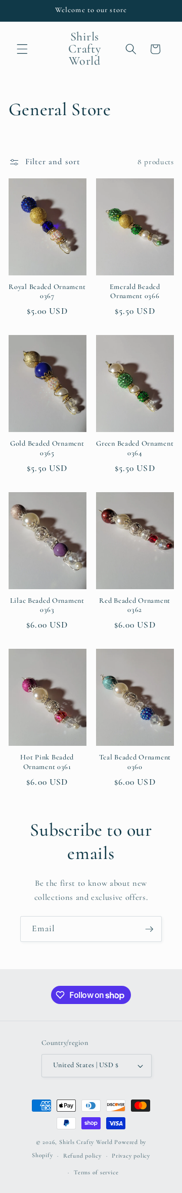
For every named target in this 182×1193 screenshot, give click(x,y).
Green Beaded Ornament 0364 (134, 448)
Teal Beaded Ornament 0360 (135, 762)
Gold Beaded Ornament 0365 (47, 448)
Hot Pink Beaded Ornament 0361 (47, 762)
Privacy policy (131, 1155)
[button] (22, 49)
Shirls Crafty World (86, 1142)
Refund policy (82, 1155)
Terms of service (96, 1172)
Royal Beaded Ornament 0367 (47, 291)
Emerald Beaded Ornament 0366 (135, 291)
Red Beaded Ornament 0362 (134, 605)
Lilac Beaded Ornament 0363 (47, 605)
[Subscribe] (149, 929)
